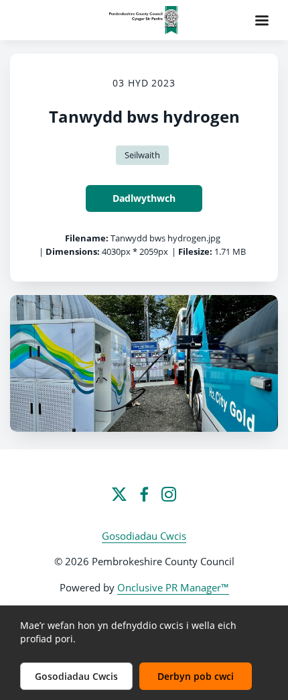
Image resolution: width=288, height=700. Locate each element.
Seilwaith (142, 155)
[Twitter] (119, 494)
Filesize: (195, 251)
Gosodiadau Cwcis (144, 535)
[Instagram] (168, 494)
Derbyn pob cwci (195, 676)
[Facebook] (144, 494)
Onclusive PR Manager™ (173, 587)
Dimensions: (73, 251)
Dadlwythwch (144, 198)
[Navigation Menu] (262, 20)
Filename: (87, 238)
